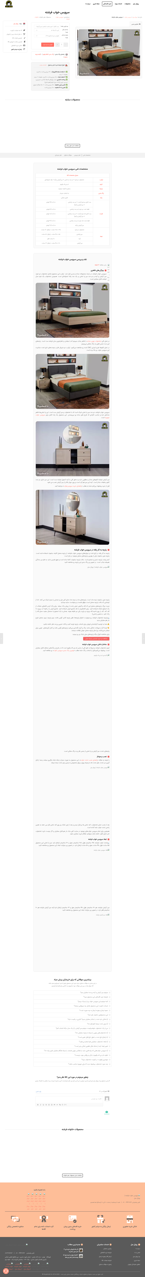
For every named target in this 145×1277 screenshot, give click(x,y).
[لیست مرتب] (49, 1105)
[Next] (136, 52)
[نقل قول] (54, 1105)
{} (62, 1104)
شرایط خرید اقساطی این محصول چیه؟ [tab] (95, 997)
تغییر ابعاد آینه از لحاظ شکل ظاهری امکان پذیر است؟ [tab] (91, 1046)
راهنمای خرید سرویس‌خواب (72, 486)
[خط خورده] (46, 1105)
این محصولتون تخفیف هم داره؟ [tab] (98, 1015)
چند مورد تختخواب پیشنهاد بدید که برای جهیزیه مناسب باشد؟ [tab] (88, 1064)
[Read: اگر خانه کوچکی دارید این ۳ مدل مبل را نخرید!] (81, 1250)
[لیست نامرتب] (51, 1105)
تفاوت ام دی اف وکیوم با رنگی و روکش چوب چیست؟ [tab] (91, 1055)
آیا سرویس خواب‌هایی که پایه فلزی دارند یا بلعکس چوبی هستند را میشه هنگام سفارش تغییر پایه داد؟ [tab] (76, 1050)
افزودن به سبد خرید (47, 45)
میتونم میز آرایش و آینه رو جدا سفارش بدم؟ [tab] (94, 992)
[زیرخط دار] (43, 1105)
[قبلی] (8, 117)
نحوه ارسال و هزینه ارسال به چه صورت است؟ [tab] (93, 1010)
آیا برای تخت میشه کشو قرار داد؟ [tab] (97, 1024)
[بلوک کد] (57, 1105)
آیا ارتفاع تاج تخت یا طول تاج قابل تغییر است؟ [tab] (93, 1037)
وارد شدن (38, 1091)
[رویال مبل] (9, 4)
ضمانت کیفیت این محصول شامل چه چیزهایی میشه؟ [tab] (91, 1006)
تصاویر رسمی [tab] (134, 24)
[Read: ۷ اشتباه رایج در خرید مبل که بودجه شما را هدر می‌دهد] (81, 1256)
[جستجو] (82, 4)
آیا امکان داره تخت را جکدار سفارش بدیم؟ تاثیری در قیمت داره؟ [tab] (88, 1019)
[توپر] (37, 1105)
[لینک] (60, 1105)
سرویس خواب (59, 17)
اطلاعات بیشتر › (42, 65)
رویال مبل (135, 17)
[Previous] (81, 52)
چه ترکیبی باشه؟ (64, 26)
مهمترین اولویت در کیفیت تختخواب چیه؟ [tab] (94, 1059)
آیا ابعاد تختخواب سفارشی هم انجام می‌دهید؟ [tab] (93, 1041)
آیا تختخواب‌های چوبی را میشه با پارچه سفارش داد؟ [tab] (91, 1033)
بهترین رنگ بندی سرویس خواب (63, 650)
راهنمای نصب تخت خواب (89, 760)
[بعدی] (137, 117)
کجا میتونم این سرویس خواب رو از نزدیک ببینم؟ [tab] (93, 1001)
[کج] (40, 1105)
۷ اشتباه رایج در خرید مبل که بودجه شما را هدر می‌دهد (70, 1256)
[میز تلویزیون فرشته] (143, 638)
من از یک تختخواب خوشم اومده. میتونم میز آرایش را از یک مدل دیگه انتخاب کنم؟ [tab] (82, 1028)
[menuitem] (136, 4)
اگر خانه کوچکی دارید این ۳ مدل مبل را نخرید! (71, 1250)
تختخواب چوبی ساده (94, 341)
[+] (65, 1104)
